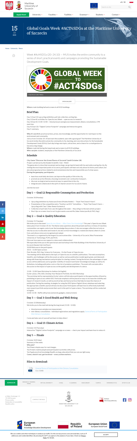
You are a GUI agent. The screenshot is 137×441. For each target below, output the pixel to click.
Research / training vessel (29, 382)
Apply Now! (21, 14)
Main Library (86, 382)
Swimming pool (112, 382)
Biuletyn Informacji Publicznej (108, 400)
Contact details (39, 399)
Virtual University (46, 382)
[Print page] (13, 55)
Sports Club (126, 382)
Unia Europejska (94, 6)
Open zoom (67, 81)
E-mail (61, 382)
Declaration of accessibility (13, 402)
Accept (106, 434)
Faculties (52, 14)
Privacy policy (9, 400)
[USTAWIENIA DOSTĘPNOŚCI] (123, 2)
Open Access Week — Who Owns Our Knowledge (64, 223)
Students (99, 14)
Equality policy (9, 404)
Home (7, 48)
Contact (115, 14)
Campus (98, 382)
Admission (11, 383)
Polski (131, 2)
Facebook (124, 400)
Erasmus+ (84, 14)
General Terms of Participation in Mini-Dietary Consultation (56, 368)
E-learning (73, 382)
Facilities (68, 14)
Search (129, 7)
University (36, 14)
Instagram (130, 400)
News (21, 48)
